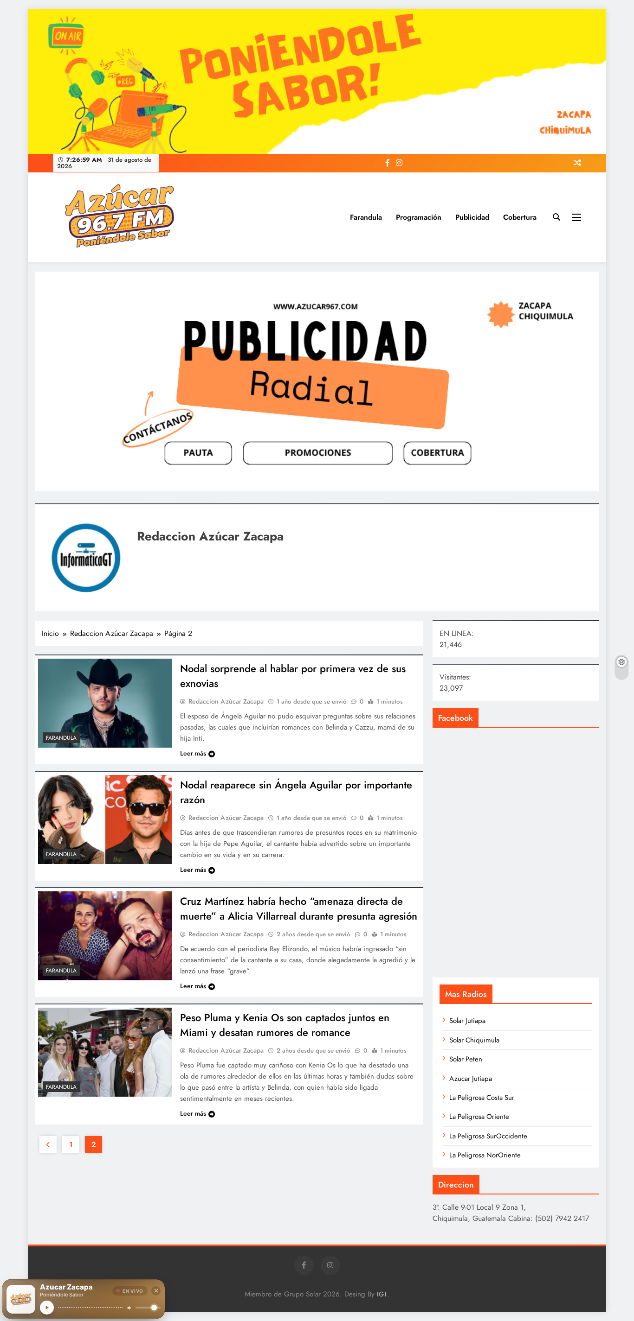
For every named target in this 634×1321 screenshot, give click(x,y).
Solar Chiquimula (474, 1040)
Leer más (193, 753)
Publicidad (472, 217)
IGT (382, 1294)
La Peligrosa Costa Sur (481, 1097)
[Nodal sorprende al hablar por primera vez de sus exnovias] (105, 703)
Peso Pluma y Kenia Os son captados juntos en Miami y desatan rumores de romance (284, 1025)
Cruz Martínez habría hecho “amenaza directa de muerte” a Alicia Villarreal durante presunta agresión (298, 908)
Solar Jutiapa (467, 1021)
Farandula (366, 217)
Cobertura (520, 217)
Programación (418, 217)
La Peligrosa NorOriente (485, 1155)
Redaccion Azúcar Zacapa (226, 701)
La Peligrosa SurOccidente (488, 1136)
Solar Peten (465, 1059)
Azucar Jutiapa (470, 1078)
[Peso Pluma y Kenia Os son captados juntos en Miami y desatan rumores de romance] (105, 1052)
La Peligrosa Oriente (479, 1116)
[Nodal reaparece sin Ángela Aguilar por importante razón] (105, 819)
